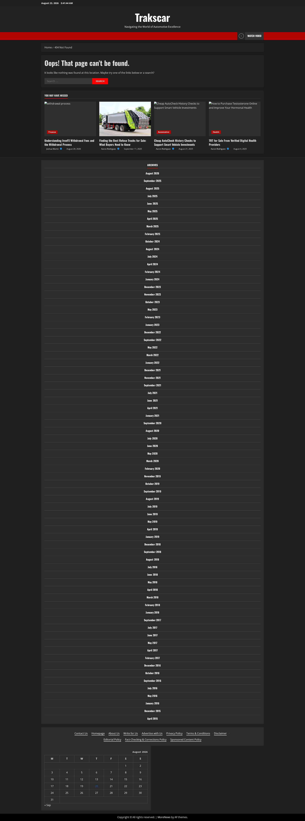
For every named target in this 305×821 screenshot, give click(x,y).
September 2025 (152, 181)
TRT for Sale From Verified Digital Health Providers (232, 142)
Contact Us (81, 733)
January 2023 (152, 325)
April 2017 (152, 650)
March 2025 (152, 226)
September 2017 (152, 620)
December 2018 (152, 544)
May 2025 (153, 211)
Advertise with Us (152, 733)
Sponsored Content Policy (185, 739)
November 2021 (152, 378)
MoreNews (164, 817)
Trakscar (152, 17)
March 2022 (152, 355)
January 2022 (152, 363)
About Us (114, 733)
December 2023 (152, 287)
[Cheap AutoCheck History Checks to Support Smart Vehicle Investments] (180, 119)
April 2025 (152, 219)
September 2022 (152, 340)
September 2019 (152, 491)
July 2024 (153, 256)
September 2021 (152, 385)
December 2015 (152, 711)
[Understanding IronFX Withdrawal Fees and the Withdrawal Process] (70, 119)
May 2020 (152, 453)
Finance (52, 132)
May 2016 (152, 696)
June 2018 (152, 574)
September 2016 (152, 681)
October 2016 (152, 673)
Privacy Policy (174, 733)
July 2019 (152, 506)
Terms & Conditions (198, 733)
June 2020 (152, 446)
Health (216, 132)
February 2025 (152, 234)
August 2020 (152, 431)
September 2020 (152, 423)
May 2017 (152, 643)
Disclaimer (220, 733)
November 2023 (152, 294)
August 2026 (152, 173)
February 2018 (152, 605)
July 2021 (152, 393)
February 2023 (152, 317)
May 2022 (153, 347)
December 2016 (152, 665)
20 (96, 786)
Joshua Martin (52, 148)
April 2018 (152, 590)
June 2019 (152, 514)
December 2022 (152, 332)
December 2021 (152, 370)
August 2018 (152, 559)
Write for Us (130, 733)
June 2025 (152, 203)
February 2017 (152, 658)
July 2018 (152, 567)
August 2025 (152, 188)
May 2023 (153, 309)
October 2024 (152, 241)
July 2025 (153, 196)
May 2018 (152, 582)
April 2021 (152, 408)
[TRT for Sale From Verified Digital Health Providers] (235, 119)
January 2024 (152, 279)
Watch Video (254, 36)
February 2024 (152, 272)
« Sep (47, 805)
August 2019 (152, 499)
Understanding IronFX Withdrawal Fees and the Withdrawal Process (69, 142)
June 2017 (152, 635)
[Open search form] (234, 36)
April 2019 (152, 529)
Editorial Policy (112, 739)
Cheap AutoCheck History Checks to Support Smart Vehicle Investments (175, 142)
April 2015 (152, 718)
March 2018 (153, 597)
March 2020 (152, 461)
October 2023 (152, 302)
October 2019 (152, 484)
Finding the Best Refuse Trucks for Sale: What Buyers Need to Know (122, 142)
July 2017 (152, 627)
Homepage (98, 733)
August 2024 (152, 249)
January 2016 (152, 703)
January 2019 (152, 537)
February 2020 (152, 468)
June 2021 (152, 400)
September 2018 (152, 552)
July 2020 (152, 438)
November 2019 (152, 476)
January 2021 (152, 416)
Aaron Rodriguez (108, 148)
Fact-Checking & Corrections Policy (145, 739)
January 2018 (152, 612)
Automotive (163, 132)
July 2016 (152, 688)
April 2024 (152, 264)
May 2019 (152, 521)
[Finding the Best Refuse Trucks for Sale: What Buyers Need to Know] (125, 119)
